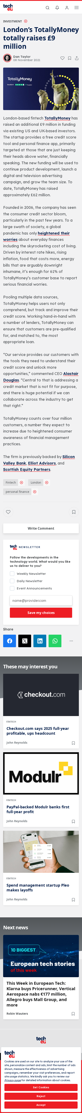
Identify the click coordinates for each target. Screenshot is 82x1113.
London (36, 482)
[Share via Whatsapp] (56, 641)
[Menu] (76, 8)
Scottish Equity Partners (26, 469)
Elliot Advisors (42, 463)
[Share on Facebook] (10, 641)
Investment (12, 21)
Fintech (11, 482)
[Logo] (10, 7)
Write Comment (41, 528)
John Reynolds (17, 743)
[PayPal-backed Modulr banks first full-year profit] (41, 773)
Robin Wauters (17, 1013)
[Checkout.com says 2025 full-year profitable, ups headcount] (41, 695)
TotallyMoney (57, 118)
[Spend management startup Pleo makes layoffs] (41, 852)
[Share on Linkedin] (41, 641)
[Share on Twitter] (25, 641)
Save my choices (41, 612)
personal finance (17, 492)
